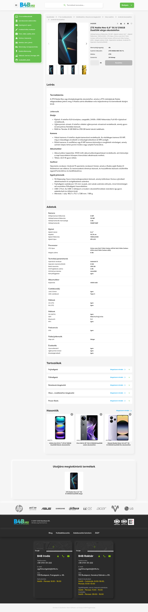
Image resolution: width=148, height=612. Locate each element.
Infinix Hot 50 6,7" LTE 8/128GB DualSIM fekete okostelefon (60, 444)
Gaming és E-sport (25, 25)
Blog (50, 533)
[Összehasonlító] (121, 23)
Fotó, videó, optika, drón (27, 34)
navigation (58, 556)
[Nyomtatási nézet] (128, 23)
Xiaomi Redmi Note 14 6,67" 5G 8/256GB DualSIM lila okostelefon (119, 444)
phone (63, 556)
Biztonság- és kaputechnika (28, 47)
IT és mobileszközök (25, 16)
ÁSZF (97, 533)
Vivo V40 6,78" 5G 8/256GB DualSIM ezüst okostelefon (89, 444)
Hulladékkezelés (63, 533)
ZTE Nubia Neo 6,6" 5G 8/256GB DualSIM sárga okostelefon (74, 493)
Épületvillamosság (25, 51)
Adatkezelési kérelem (82, 533)
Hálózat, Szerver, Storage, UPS (29, 56)
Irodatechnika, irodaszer (27, 29)
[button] (86, 44)
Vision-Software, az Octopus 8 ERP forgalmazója (81, 607)
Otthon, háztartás (25, 38)
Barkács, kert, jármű (25, 42)
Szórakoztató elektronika (27, 21)
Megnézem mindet (116, 369)
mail (68, 556)
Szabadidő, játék (24, 60)
